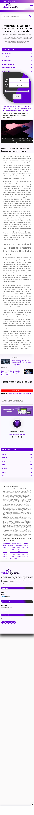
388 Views (28, 139)
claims (19, 275)
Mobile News (4, 610)
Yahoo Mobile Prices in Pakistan (12, 106)
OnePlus (4, 139)
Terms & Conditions (6, 608)
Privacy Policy (4, 605)
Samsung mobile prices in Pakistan (12, 543)
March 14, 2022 (22, 139)
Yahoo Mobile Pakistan (15, 583)
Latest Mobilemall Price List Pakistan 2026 (19, 393)
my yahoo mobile (16, 527)
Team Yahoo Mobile (13, 140)
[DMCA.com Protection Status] (5, 596)
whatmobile (15, 534)
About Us (3, 592)
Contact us (4, 594)
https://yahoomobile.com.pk (17, 434)
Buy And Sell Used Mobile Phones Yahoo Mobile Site (17, 526)
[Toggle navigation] (31, 6)
